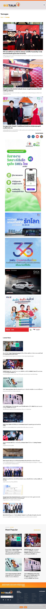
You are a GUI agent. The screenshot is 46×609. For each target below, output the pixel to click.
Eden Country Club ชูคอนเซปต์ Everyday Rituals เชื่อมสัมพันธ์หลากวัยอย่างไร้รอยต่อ (21, 460)
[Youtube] (37, 136)
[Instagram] (33, 136)
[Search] (12, 597)
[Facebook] (3, 600)
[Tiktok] (41, 136)
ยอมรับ (21, 607)
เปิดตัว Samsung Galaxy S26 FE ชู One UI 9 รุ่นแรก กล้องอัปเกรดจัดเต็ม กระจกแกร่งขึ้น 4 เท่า (23, 389)
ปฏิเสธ (25, 607)
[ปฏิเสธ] (44, 606)
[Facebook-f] (28, 136)
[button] (44, 5)
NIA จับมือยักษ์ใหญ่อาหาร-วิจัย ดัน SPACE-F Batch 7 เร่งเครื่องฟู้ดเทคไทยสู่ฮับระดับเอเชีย (22, 515)
